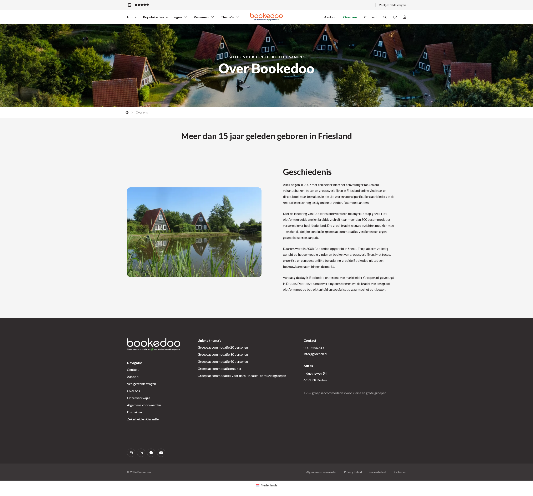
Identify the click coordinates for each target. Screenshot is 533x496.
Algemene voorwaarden (144, 405)
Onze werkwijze (138, 398)
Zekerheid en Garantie (143, 419)
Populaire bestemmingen (162, 18)
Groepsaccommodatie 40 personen (223, 361)
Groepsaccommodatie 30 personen (223, 354)
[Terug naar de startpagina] (127, 112)
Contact (370, 17)
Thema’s (228, 18)
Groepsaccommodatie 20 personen (223, 347)
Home (131, 17)
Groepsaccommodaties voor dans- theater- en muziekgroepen (242, 376)
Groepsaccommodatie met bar (220, 368)
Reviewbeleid (377, 472)
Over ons (350, 17)
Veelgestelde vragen (392, 5)
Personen (201, 18)
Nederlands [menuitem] (269, 485)
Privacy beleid (353, 472)
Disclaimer (134, 412)
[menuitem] (266, 485)
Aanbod (330, 17)
